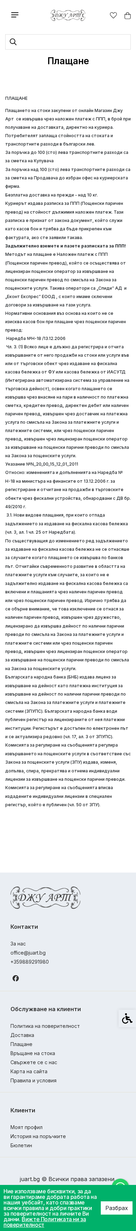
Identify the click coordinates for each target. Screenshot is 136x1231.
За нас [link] (18, 944)
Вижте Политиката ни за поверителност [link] (44, 1222)
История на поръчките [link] (38, 1136)
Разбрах (116, 1207)
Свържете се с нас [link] (33, 1062)
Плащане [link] (21, 1044)
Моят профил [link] (26, 1127)
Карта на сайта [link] (28, 1071)
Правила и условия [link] (33, 1080)
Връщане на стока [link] (32, 1053)
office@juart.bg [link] (28, 953)
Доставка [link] (22, 1035)
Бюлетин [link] (21, 1145)
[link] (68, 15)
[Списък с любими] (113, 15)
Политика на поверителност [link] (45, 1026)
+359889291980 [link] (29, 962)
